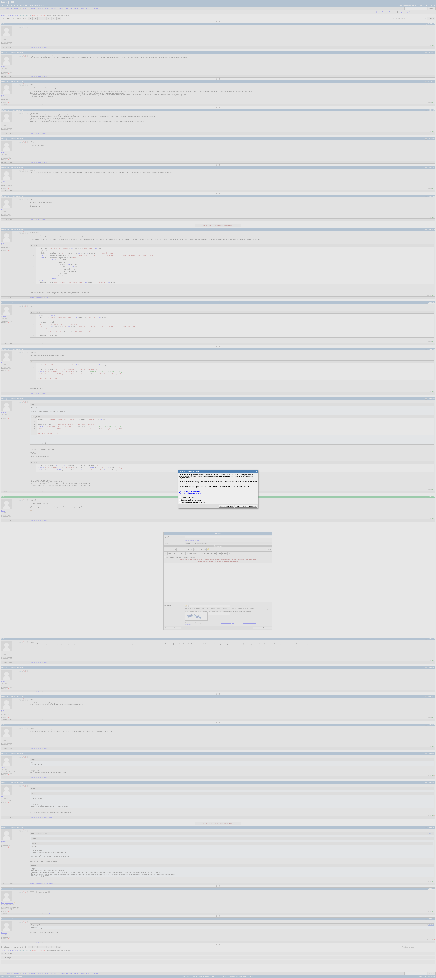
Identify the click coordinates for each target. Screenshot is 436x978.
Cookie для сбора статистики (191, 500)
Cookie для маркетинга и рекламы (193, 503)
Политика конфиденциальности (190, 493)
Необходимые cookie (188, 497)
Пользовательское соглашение (189, 491)
